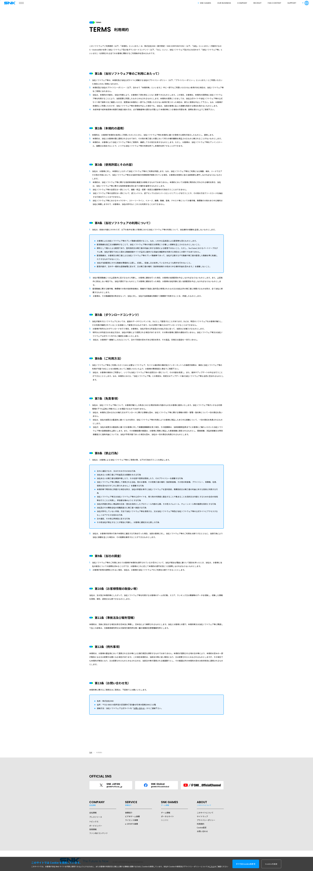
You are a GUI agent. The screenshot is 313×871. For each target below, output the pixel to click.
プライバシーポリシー (206, 820)
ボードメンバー (95, 825)
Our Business (224, 3)
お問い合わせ (139, 708)
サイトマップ (202, 816)
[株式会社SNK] (10, 3)
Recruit (257, 3)
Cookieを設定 (271, 864)
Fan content (274, 3)
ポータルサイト (167, 816)
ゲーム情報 (165, 812)
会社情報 (93, 812)
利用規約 (200, 824)
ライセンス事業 (131, 820)
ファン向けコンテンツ (98, 833)
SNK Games (205, 3)
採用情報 (93, 829)
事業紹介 (128, 812)
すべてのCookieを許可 (245, 864)
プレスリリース (95, 817)
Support (291, 3)
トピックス (93, 821)
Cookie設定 (202, 827)
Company (242, 3)
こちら (211, 866)
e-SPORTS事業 (131, 824)
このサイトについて (205, 812)
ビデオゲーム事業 (132, 816)
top (90, 752)
